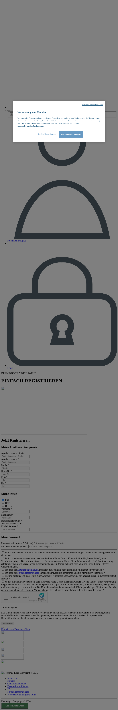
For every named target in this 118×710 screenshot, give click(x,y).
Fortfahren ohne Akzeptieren (92, 105)
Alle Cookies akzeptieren (71, 134)
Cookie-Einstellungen (46, 134)
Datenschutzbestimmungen (34, 126)
